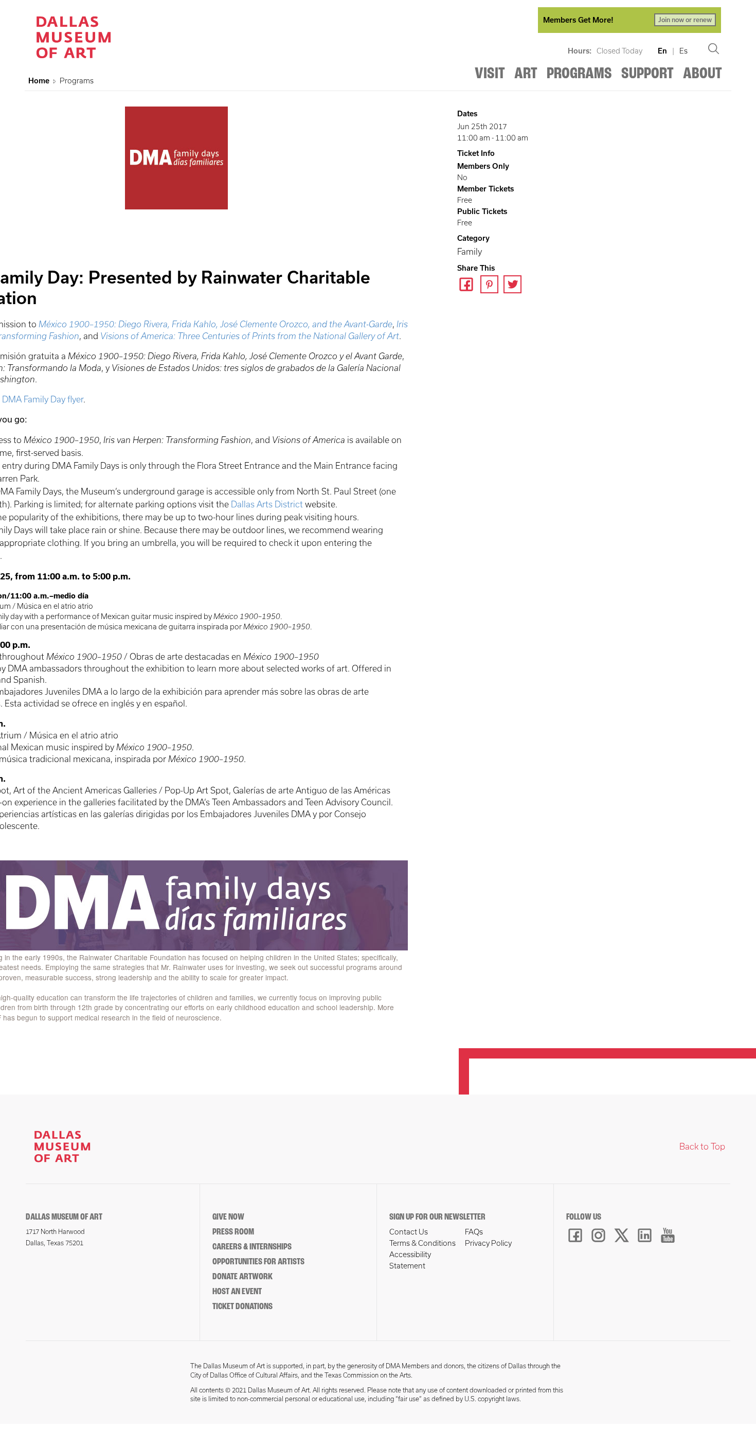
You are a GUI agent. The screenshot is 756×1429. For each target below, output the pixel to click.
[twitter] (515, 285)
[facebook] (468, 285)
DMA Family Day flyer (42, 399)
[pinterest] (491, 285)
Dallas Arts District (267, 504)
